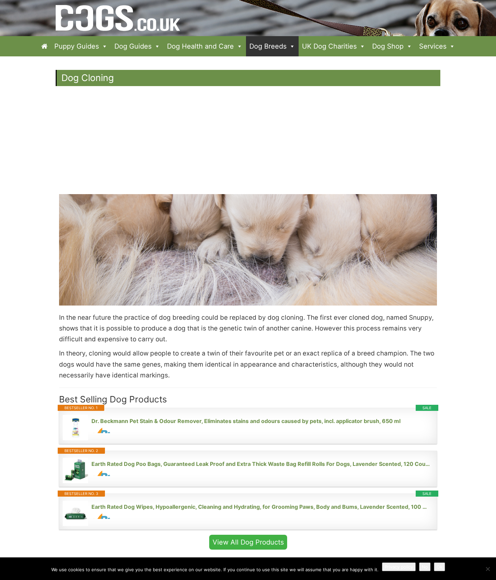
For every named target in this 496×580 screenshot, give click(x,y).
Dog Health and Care (200, 46)
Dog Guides (132, 46)
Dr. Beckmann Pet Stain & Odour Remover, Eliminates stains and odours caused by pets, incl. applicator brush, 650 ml (246, 421)
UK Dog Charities (329, 46)
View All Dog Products (248, 542)
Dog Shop (388, 46)
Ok (439, 567)
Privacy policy (399, 567)
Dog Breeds (267, 46)
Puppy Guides (76, 46)
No (425, 567)
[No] (487, 568)
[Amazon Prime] (100, 430)
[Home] (44, 46)
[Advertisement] (248, 143)
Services (432, 46)
